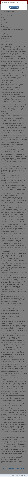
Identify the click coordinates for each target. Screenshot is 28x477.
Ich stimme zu (14, 7)
